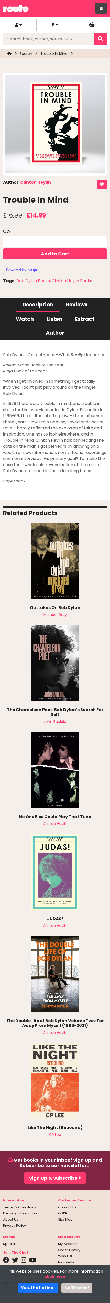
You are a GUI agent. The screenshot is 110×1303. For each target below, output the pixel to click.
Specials (10, 1243)
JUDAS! (55, 919)
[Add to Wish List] (102, 184)
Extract (84, 319)
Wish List (65, 1256)
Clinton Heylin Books (72, 281)
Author (55, 332)
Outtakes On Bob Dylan (55, 608)
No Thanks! (76, 1288)
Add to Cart (55, 254)
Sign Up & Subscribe (54, 1178)
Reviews (76, 304)
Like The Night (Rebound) (55, 1128)
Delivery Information (20, 1213)
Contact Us (67, 1207)
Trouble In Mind (54, 53)
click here (54, 1276)
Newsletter (67, 1262)
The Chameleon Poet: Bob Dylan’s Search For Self (55, 712)
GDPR (62, 1213)
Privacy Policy (14, 1225)
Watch (25, 319)
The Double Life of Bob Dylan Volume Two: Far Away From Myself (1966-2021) (55, 1023)
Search (26, 53)
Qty (6, 231)
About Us (10, 1219)
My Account (68, 1243)
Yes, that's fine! (38, 1288)
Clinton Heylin (35, 182)
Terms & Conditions (19, 1207)
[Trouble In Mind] (55, 126)
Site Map (65, 1219)
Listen (54, 319)
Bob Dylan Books (33, 281)
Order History (69, 1250)
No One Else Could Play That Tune (55, 817)
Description (38, 304)
